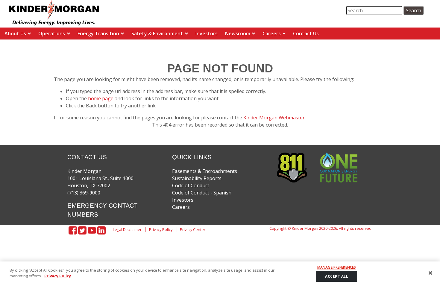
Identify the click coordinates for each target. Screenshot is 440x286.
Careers (272, 33)
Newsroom (237, 33)
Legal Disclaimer (127, 229)
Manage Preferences (336, 267)
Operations (51, 33)
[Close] (430, 272)
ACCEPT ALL (336, 276)
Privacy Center (192, 229)
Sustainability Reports (196, 178)
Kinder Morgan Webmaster (274, 117)
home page (101, 98)
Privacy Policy (160, 229)
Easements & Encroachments (204, 171)
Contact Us (306, 33)
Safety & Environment (157, 33)
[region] (220, 273)
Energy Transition (98, 33)
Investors (206, 33)
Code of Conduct (190, 185)
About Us (15, 33)
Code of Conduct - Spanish (201, 192)
